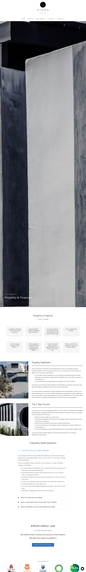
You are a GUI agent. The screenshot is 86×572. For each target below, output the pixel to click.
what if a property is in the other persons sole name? (38, 507)
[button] (42, 450)
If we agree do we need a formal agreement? (35, 450)
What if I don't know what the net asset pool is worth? (39, 502)
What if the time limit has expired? (31, 497)
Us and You (51, 18)
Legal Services (40, 18)
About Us (30, 18)
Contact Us (60, 18)
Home (23, 18)
